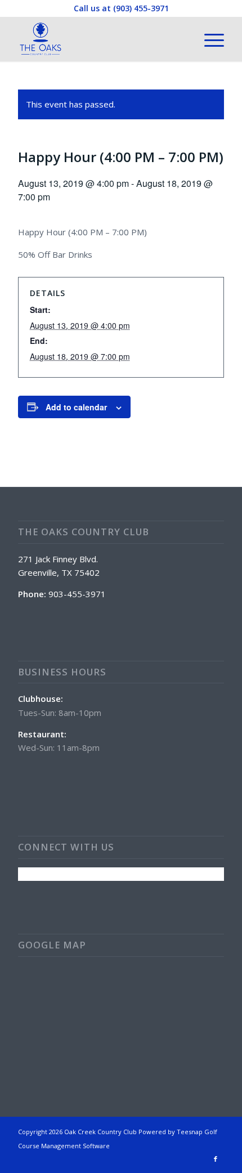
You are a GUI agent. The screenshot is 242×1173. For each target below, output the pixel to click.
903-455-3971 (77, 593)
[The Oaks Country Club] (100, 38)
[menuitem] (208, 38)
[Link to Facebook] (215, 1158)
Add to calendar (76, 407)
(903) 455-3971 (141, 8)
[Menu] (208, 38)
